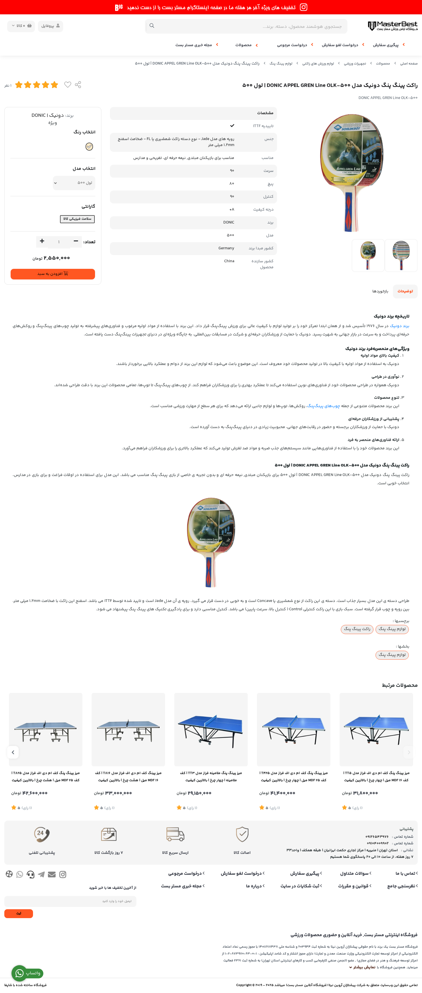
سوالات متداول (354, 873)
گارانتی (88, 206)
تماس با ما (406, 873)
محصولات (244, 45)
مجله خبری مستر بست (194, 45)
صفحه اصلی (409, 64)
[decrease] (76, 242)
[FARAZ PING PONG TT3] (211, 729)
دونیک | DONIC (48, 116)
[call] (30, 875)
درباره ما (254, 886)
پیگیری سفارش (386, 45)
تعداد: (89, 242)
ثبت (18, 913)
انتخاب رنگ (84, 132)
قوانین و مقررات (353, 886)
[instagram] (62, 875)
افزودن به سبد (50, 274)
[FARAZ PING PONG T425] (293, 729)
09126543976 (377, 837)
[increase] (42, 242)
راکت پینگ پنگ (357, 629)
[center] (152, 26)
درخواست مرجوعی (292, 45)
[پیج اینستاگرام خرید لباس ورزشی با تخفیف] (211, 7)
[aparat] (9, 875)
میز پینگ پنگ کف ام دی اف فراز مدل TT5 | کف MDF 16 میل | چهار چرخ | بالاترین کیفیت (376, 776)
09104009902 (378, 843)
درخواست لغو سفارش (340, 45)
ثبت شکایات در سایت (300, 886)
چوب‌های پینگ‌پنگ (323, 406)
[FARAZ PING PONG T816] (128, 729)
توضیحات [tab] (405, 291)
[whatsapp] (19, 875)
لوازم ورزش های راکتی (318, 64)
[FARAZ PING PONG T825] (45, 729)
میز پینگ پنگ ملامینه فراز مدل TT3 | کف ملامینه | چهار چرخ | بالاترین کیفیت (211, 776)
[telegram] (41, 875)
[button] (409, 752)
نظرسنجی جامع (401, 886)
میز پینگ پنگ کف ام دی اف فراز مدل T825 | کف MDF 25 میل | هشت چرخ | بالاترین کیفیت (45, 776)
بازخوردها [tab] (380, 291)
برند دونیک (400, 326)
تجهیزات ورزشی (355, 64)
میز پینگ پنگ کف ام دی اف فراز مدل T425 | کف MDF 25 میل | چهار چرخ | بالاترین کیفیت (294, 776)
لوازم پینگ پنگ (281, 64)
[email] (52, 875)
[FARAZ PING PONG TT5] (376, 729)
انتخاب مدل (84, 168)
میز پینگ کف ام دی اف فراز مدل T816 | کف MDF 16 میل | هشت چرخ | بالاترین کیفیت (128, 776)
